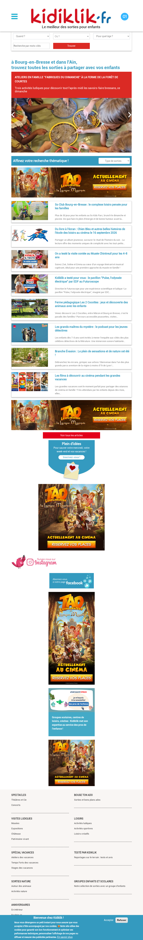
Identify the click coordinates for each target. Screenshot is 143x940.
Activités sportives (83, 828)
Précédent (13, 114)
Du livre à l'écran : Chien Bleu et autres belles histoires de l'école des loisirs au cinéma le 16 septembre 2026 (90, 230)
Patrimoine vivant (20, 839)
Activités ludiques (83, 823)
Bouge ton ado (83, 795)
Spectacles (18, 795)
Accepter (109, 920)
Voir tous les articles (71, 435)
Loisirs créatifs (81, 833)
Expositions (17, 828)
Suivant (130, 114)
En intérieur (17, 909)
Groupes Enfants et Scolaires (93, 881)
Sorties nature (21, 881)
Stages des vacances (22, 868)
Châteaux (16, 833)
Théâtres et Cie (19, 799)
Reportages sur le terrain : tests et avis (93, 857)
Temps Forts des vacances (24, 862)
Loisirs (78, 818)
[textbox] (71, 36)
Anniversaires (20, 904)
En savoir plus (65, 937)
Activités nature (19, 891)
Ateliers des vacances (22, 857)
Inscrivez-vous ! (71, 457)
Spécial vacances (22, 852)
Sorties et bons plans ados (87, 799)
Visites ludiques (21, 818)
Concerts (15, 805)
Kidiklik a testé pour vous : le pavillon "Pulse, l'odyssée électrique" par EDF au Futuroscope (88, 279)
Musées (15, 823)
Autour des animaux (21, 886)
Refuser (121, 920)
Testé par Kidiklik (85, 852)
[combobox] (71, 36)
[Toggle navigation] (14, 16)
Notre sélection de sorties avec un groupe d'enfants (99, 886)
